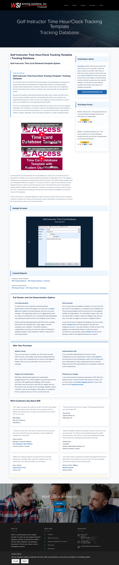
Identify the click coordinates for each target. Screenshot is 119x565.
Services (66, 5)
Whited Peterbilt (68, 467)
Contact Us (89, 75)
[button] (29, 242)
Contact (101, 5)
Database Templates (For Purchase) (57, 541)
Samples (74, 5)
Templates (83, 5)
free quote (96, 357)
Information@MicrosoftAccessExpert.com (90, 546)
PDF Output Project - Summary (36, 288)
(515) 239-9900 (84, 541)
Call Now (59, 510)
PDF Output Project (18, 288)
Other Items (92, 5)
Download (80, 66)
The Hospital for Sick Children (22, 444)
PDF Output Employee (19, 281)
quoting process (77, 384)
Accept (15, 561)
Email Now (59, 503)
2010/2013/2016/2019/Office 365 (92, 92)
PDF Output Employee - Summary (39, 281)
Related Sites (51, 548)
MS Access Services (53, 538)
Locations (50, 534)
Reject (25, 561)
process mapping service (84, 382)
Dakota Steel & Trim (19, 467)
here (58, 189)
